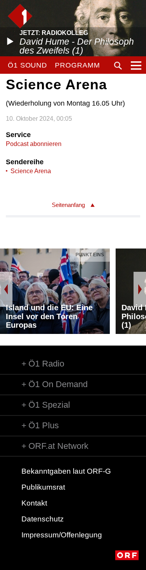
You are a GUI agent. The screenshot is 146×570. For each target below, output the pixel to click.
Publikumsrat (43, 487)
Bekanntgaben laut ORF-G (66, 471)
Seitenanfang (68, 205)
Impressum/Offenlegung (61, 535)
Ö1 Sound (27, 65)
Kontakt (34, 503)
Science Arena (31, 171)
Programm (77, 65)
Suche (118, 66)
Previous (6, 289)
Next (140, 289)
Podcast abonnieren (34, 144)
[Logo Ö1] (20, 16)
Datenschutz (42, 519)
